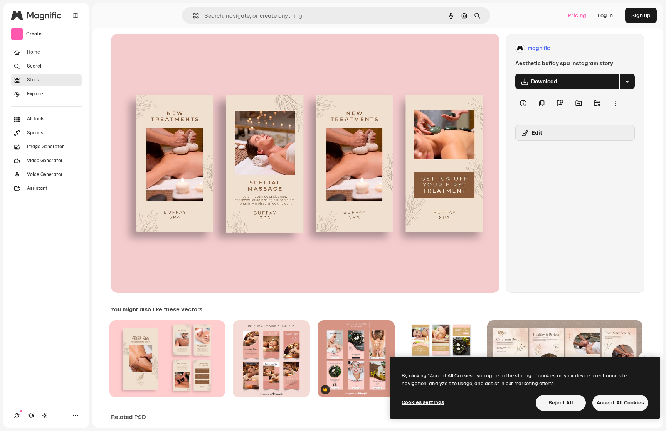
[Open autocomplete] (193, 16)
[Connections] (17, 415)
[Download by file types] (627, 81)
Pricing (577, 15)
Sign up (641, 15)
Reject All (560, 402)
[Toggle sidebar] (75, 15)
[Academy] (31, 415)
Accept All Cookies (620, 402)
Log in (605, 15)
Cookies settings (423, 402)
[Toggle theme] (45, 415)
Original (160, 48)
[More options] (615, 103)
